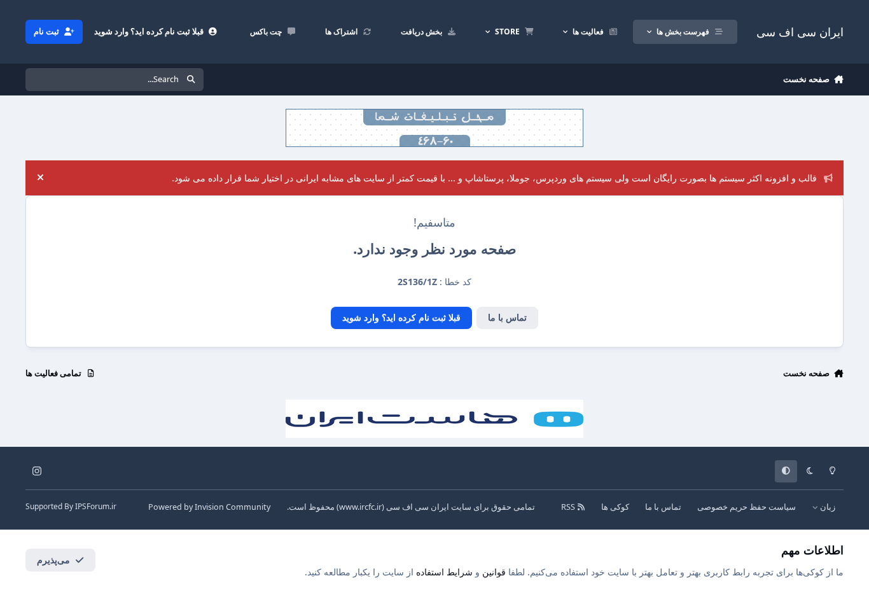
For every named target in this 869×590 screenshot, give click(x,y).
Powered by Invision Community (209, 507)
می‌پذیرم (53, 560)
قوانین (494, 572)
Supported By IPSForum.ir (70, 506)
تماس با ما (507, 317)
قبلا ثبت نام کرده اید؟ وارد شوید (401, 317)
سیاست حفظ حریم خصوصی (746, 507)
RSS (569, 507)
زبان (826, 507)
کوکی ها (615, 507)
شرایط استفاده (444, 572)
